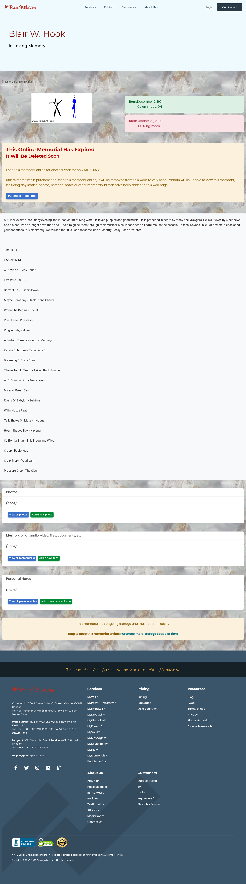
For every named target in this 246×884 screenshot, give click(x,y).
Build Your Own (147, 709)
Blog (191, 697)
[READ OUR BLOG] (59, 768)
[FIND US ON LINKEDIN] (48, 768)
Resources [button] (129, 7)
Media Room (95, 816)
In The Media (95, 792)
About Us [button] (150, 7)
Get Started (229, 7)
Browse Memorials (200, 726)
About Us (95, 773)
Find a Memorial (198, 720)
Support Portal (147, 781)
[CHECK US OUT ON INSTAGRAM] (37, 768)
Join (140, 786)
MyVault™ (93, 732)
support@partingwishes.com (29, 755)
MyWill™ (92, 697)
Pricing (144, 689)
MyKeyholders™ (97, 744)
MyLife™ (92, 749)
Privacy (193, 714)
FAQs (191, 703)
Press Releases (97, 787)
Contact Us (94, 822)
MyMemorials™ (97, 755)
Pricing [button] (108, 7)
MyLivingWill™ (96, 709)
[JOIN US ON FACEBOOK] (16, 768)
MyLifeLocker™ (96, 720)
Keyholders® (146, 798)
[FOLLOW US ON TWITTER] (26, 768)
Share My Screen (149, 804)
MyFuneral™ (95, 726)
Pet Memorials (97, 761)
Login (209, 7)
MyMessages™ (97, 738)
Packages (144, 703)
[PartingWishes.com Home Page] (20, 7)
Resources (197, 689)
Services (94, 689)
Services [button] (90, 7)
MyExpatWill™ (96, 714)
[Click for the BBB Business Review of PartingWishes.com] (23, 842)
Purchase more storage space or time (149, 633)
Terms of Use (196, 709)
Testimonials (96, 804)
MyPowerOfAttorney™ (101, 703)
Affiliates (93, 810)
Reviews (92, 798)
